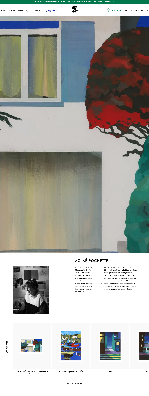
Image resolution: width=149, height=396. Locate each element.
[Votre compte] (131, 10)
